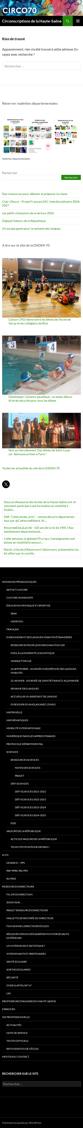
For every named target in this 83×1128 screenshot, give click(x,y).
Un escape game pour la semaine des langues (31, 228)
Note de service (17, 1032)
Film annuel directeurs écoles (27, 926)
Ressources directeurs (18, 886)
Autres (11, 878)
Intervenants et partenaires (26, 953)
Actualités (13, 1025)
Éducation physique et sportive (28, 605)
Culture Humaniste (19, 597)
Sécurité (12, 977)
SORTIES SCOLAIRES (18, 969)
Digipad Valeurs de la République (24, 221)
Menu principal (78, 21)
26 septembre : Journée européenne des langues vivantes (43, 670)
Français (12, 629)
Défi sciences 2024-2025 (30, 815)
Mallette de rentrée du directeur (29, 918)
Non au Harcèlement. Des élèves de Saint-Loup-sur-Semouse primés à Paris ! (40, 452)
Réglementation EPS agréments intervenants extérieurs (37, 935)
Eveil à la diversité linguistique (32, 653)
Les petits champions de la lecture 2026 (28, 213)
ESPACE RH (8, 1009)
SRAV (14, 613)
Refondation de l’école (22, 1048)
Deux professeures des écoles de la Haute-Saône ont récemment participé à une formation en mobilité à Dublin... (40, 505)
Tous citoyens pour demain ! (30, 847)
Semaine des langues (25, 688)
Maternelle (14, 712)
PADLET (19, 775)
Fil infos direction (19, 894)
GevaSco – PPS (15, 862)
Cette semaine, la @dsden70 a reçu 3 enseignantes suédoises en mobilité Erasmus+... (40, 540)
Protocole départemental (24, 744)
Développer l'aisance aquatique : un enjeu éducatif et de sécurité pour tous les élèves (41, 398)
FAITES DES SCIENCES (27, 767)
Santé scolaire (16, 961)
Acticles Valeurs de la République (34, 839)
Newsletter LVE (21, 661)
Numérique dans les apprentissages (30, 736)
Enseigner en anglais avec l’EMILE (33, 704)
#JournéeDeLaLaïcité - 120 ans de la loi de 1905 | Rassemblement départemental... (39, 529)
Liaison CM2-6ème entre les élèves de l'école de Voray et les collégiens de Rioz (40, 321)
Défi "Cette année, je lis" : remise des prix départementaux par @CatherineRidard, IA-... (39, 518)
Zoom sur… (14, 902)
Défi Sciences (20, 783)
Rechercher (9, 173)
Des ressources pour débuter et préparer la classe (34, 194)
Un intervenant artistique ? (25, 945)
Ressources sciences (25, 759)
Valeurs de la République (23, 831)
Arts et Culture (17, 589)
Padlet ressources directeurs (27, 910)
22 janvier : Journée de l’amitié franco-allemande (45, 680)
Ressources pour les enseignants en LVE (38, 645)
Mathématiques (17, 720)
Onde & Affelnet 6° (19, 985)
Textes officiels (17, 1040)
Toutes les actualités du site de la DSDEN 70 (31, 468)
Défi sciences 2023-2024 (30, 807)
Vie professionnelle (16, 1017)
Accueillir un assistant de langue (34, 696)
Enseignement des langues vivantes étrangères (39, 637)
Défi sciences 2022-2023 (30, 799)
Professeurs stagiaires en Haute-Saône (29, 1001)
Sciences (12, 751)
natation (17, 621)
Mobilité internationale (23, 728)
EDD (13, 823)
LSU (8, 993)
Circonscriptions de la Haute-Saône (32, 21)
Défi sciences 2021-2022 (30, 791)
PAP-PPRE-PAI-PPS (17, 870)
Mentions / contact (15, 1056)
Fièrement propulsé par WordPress (21, 1122)
